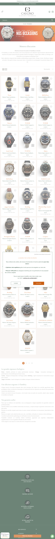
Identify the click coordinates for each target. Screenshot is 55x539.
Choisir (16, 283)
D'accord (38, 283)
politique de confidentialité (30, 278)
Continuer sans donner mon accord (42, 254)
